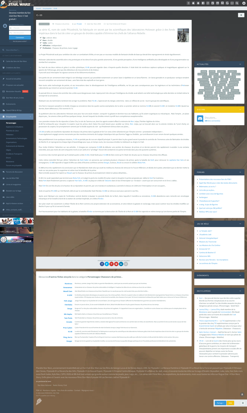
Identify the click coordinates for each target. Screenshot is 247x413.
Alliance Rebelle (218, 334)
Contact (77, 390)
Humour (224, 79)
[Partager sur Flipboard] (116, 264)
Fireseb (79, 24)
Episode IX (225, 74)
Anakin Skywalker (211, 371)
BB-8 (76, 374)
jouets (121, 374)
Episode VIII (230, 77)
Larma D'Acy (204, 309)
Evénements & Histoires (15, 146)
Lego (131, 374)
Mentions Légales (49, 390)
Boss (119, 162)
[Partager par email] (126, 264)
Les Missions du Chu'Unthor (209, 245)
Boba (140, 162)
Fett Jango (68, 301)
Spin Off (208, 93)
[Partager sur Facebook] (102, 264)
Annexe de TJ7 (204, 249)
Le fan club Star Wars (12, 55)
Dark (82, 160)
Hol (183, 85)
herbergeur (203, 197)
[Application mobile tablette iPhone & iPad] (193, 3)
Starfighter (220, 93)
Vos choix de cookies (65, 390)
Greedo (69, 322)
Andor (203, 71)
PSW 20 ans (209, 88)
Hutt (151, 178)
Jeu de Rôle (235, 79)
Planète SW (232, 85)
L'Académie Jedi (205, 234)
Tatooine (108, 180)
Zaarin (212, 326)
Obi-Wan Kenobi (219, 85)
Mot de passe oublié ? (20, 41)
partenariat (10, 215)
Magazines (234, 82)
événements (185, 374)
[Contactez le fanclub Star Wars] (232, 3)
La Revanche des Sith (66, 371)
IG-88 (87, 67)
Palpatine (218, 328)
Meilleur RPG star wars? (208, 212)
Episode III (202, 74)
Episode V (236, 74)
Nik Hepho (68, 314)
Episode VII (218, 77)
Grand (201, 326)
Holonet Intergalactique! (208, 238)
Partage (220, 403)
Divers (8, 157)
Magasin (223, 82)
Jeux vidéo (204, 82)
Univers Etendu (211, 98)
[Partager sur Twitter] (107, 264)
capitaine (172, 160)
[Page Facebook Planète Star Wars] (203, 3)
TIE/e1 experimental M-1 (208, 321)
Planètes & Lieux (12, 130)
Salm (239, 332)
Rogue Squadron (206, 90)
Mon (132, 121)
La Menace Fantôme (170, 368)
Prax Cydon (67, 328)
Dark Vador (46, 374)
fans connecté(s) (212, 119)
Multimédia (205, 85)
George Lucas (119, 368)
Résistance (10, 161)
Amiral (206, 326)
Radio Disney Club (60, 385)
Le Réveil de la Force (200, 368)
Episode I (221, 71)
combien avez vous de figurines (211, 194)
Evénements (203, 79)
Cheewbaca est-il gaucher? (209, 201)
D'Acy (218, 309)
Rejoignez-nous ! (88, 390)
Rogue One (229, 88)
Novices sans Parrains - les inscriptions (213, 260)
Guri (200, 298)
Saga (218, 90)
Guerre (216, 341)
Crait (234, 314)
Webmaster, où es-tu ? (207, 186)
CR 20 (201, 341)
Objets (8, 150)
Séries (225, 90)
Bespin (69, 173)
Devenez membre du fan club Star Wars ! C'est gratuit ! (19, 15)
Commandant (225, 312)
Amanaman (67, 287)
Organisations (11, 142)
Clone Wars (157, 374)
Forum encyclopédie (14, 165)
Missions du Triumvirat (207, 242)
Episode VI (207, 77)
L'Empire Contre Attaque (124, 371)
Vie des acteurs (227, 98)
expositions (171, 374)
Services (234, 90)
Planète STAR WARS (20, 3)
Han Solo (234, 371)
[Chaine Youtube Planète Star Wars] (217, 3)
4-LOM (69, 295)
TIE (223, 321)
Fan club (214, 79)
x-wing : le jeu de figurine (208, 204)
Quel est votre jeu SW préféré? (210, 208)
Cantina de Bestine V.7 (207, 252)
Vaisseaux (9, 134)
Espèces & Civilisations (14, 127)
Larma (213, 309)
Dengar (106, 162)
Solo (182, 160)
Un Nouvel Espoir (94, 371)
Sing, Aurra (67, 337)
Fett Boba (68, 304)
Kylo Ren (56, 374)
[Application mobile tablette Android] (198, 3)
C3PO (63, 374)
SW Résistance (234, 93)
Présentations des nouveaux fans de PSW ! (215, 179)
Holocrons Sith (204, 256)
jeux (127, 374)
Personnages (11, 123)
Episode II (232, 71)
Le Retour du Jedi (154, 371)
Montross (68, 283)
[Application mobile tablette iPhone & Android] (188, 3)
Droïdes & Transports (14, 154)
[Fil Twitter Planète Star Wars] (212, 3)
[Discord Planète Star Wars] (222, 3)
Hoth (152, 160)
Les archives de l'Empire (208, 263)
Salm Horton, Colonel (207, 332)
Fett (143, 162)
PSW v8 (39, 390)
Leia (227, 371)
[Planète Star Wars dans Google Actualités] (227, 3)
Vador (86, 160)
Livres (214, 82)
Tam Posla (68, 318)
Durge (69, 308)
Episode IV (214, 74)
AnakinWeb (71, 368)
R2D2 (69, 374)
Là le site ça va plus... (207, 190)
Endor (101, 198)
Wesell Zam (67, 291)
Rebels (219, 88)
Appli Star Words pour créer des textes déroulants (218, 183)
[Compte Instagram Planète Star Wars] (207, 3)
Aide (230, 403)
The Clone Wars (210, 96)
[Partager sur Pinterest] (111, 264)
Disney (133, 368)
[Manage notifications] (242, 394)
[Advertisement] (114, 236)
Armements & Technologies (16, 138)
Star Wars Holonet (44, 385)
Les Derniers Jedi (109, 377)
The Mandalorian (226, 96)
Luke (222, 371)
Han (178, 160)
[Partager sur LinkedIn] (121, 264)
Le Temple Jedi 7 (205, 231)
